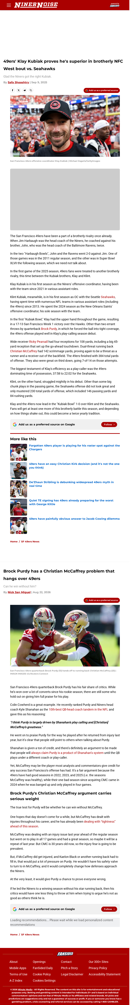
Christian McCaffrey (23, 351)
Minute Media (25, 989)
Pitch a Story (69, 968)
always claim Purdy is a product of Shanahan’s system (67, 753)
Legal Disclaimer (72, 974)
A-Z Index (15, 980)
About (13, 962)
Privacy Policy (98, 968)
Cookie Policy (42, 974)
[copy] (30, 90)
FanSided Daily (43, 968)
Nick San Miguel (19, 592)
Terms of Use (18, 974)
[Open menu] (9, 5)
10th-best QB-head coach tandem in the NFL (78, 709)
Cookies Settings (44, 980)
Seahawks (108, 297)
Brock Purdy (48, 329)
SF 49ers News (30, 541)
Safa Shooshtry (18, 82)
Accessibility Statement (105, 974)
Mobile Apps (17, 968)
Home (14, 541)
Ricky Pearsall (38, 341)
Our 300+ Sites (98, 962)
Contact (66, 962)
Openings (39, 962)
